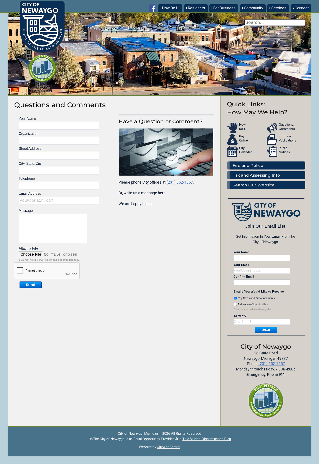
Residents (196, 8)
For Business (224, 8)
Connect (302, 8)
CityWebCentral (168, 447)
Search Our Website (254, 185)
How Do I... (171, 8)
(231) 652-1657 (179, 182)
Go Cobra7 (22, 433)
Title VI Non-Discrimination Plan (207, 439)
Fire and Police (248, 165)
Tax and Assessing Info (256, 175)
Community (253, 8)
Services (278, 8)
